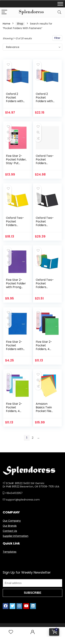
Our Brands (10, 526)
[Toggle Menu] (60, 3)
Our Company (12, 521)
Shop (20, 23)
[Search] (59, 12)
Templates (9, 552)
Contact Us (10, 531)
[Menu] (4, 12)
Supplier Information (15, 536)
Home (6, 23)
